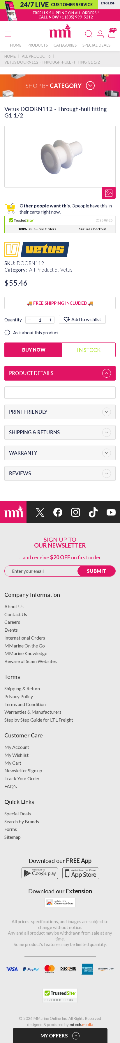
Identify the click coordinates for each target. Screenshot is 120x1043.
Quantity (13, 319)
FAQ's (10, 786)
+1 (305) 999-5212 (76, 17)
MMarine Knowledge (25, 653)
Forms (10, 829)
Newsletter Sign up (23, 770)
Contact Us (15, 614)
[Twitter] (35, 512)
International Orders (24, 637)
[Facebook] (53, 512)
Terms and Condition (25, 704)
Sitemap (12, 837)
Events (11, 630)
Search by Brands (21, 821)
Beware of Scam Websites (30, 661)
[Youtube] (107, 512)
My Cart (12, 763)
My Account (16, 747)
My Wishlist (16, 755)
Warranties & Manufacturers (32, 712)
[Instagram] (71, 512)
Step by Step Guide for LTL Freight (38, 719)
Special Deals (17, 813)
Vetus (66, 270)
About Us (14, 606)
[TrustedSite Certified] (60, 995)
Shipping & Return (22, 688)
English (108, 3)
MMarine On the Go (24, 645)
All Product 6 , (44, 270)
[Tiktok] (89, 512)
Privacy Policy (18, 696)
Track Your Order (22, 778)
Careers (12, 622)
